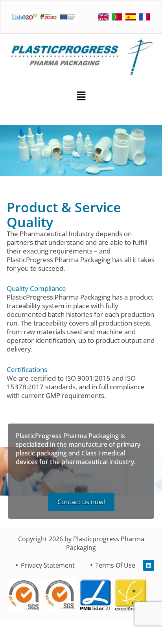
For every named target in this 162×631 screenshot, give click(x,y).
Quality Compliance (36, 288)
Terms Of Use (115, 565)
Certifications (27, 369)
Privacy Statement (48, 565)
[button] (81, 96)
